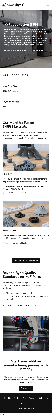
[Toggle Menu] (47, 4)
